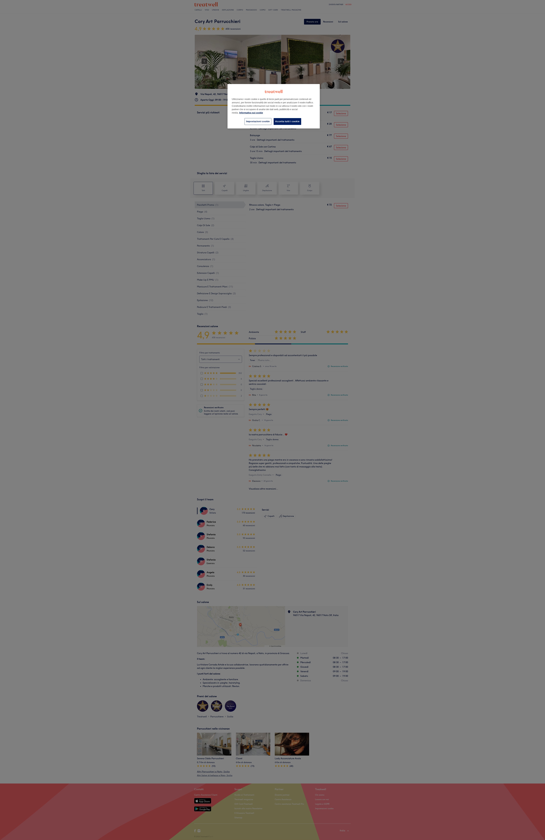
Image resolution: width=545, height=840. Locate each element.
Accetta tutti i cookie (287, 121)
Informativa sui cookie (251, 113)
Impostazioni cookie (258, 121)
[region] (274, 106)
